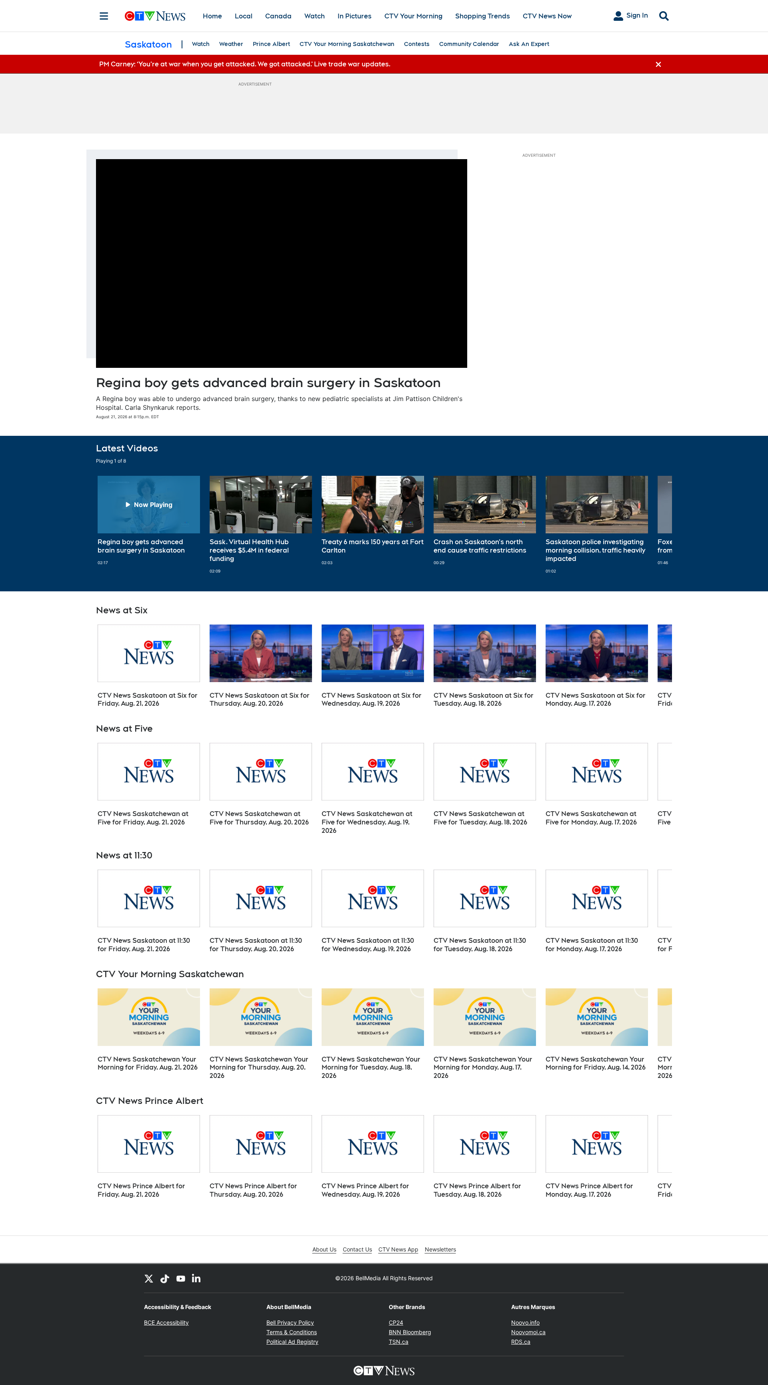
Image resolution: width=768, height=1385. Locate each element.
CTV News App (398, 1249)
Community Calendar (469, 44)
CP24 (396, 1322)
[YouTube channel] (181, 1278)
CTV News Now (547, 16)
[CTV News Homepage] (155, 16)
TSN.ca (398, 1341)
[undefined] (149, 520)
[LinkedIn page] (197, 1278)
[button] (656, 524)
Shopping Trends (482, 16)
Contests (417, 44)
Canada (278, 16)
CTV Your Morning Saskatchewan (347, 44)
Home (212, 16)
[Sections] (104, 16)
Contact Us (357, 1249)
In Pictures (355, 16)
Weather (231, 44)
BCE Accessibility (166, 1322)
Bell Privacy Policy (290, 1322)
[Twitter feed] (149, 1278)
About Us (324, 1249)
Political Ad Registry (292, 1341)
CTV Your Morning (413, 16)
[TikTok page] (165, 1278)
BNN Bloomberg (410, 1332)
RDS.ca (520, 1341)
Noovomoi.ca (528, 1332)
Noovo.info (525, 1322)
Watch (314, 16)
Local (243, 16)
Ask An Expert (529, 44)
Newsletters (440, 1249)
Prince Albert (271, 44)
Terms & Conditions (291, 1332)
